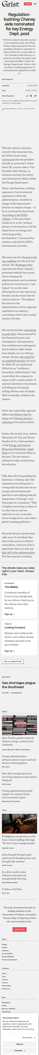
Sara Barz (5, 693)
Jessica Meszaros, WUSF (11, 750)
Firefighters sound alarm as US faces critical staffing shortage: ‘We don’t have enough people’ (19, 840)
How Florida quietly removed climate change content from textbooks (18, 741)
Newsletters (6, 1002)
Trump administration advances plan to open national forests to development (19, 759)
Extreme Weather (8, 956)
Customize (18, 1050)
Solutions (5, 950)
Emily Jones (6, 784)
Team (4, 976)
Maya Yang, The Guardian (11, 801)
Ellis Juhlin (6, 767)
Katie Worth (26, 750)
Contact (5, 979)
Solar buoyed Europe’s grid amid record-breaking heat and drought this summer (19, 858)
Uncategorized (16, 693)
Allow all (19, 1044)
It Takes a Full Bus (12, 889)
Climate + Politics (31, 90)
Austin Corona (7, 865)
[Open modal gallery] (19, 126)
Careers (5, 983)
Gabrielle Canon (8, 848)
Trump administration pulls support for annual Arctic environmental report (17, 794)
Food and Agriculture (9, 960)
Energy (4, 944)
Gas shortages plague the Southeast (19, 685)
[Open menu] (35, 4)
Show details (27, 1037)
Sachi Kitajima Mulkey (10, 882)
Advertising (6, 1012)
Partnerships (6, 986)
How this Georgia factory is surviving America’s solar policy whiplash (19, 777)
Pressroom (6, 989)
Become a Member (8, 1009)
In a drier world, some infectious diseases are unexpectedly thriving (14, 875)
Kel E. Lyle (5, 893)
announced (8, 159)
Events (4, 1005)
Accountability (7, 953)
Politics (4, 947)
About (4, 973)
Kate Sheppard (7, 79)
